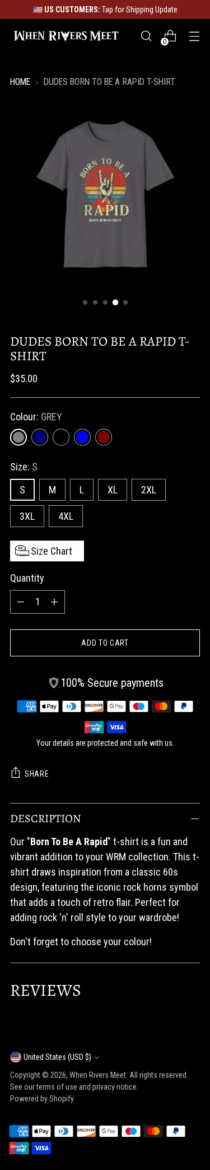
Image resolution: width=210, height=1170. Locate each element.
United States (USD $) (57, 1057)
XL (113, 490)
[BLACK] (61, 437)
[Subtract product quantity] (21, 602)
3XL (27, 516)
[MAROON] (103, 437)
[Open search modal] (145, 36)
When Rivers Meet (97, 1075)
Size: (24, 467)
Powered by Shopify (42, 1098)
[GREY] (18, 437)
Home (20, 81)
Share (37, 773)
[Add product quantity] (54, 602)
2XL (148, 490)
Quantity (27, 578)
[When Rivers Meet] (66, 36)
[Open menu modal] (194, 36)
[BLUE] (82, 437)
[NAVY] (39, 437)
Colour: (36, 417)
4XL (65, 516)
